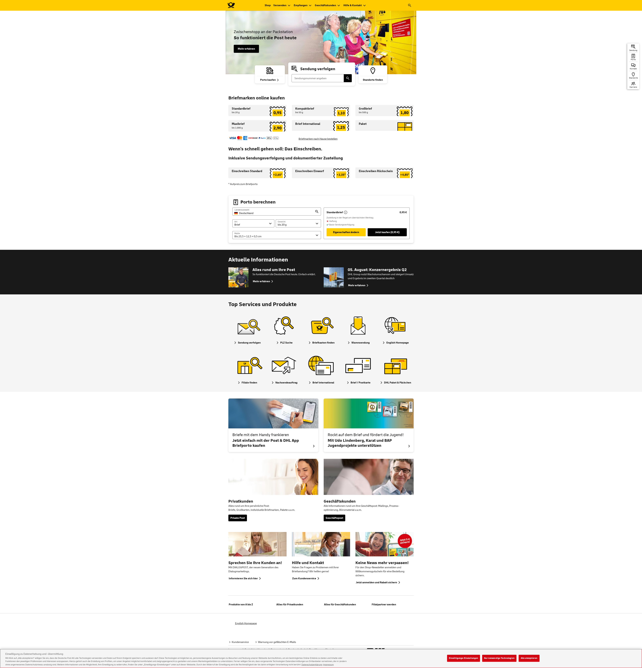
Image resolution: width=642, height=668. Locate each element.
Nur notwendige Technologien (499, 658)
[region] (321, 658)
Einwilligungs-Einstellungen (463, 658)
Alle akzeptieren (529, 658)
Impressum (328, 664)
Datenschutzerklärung (311, 664)
